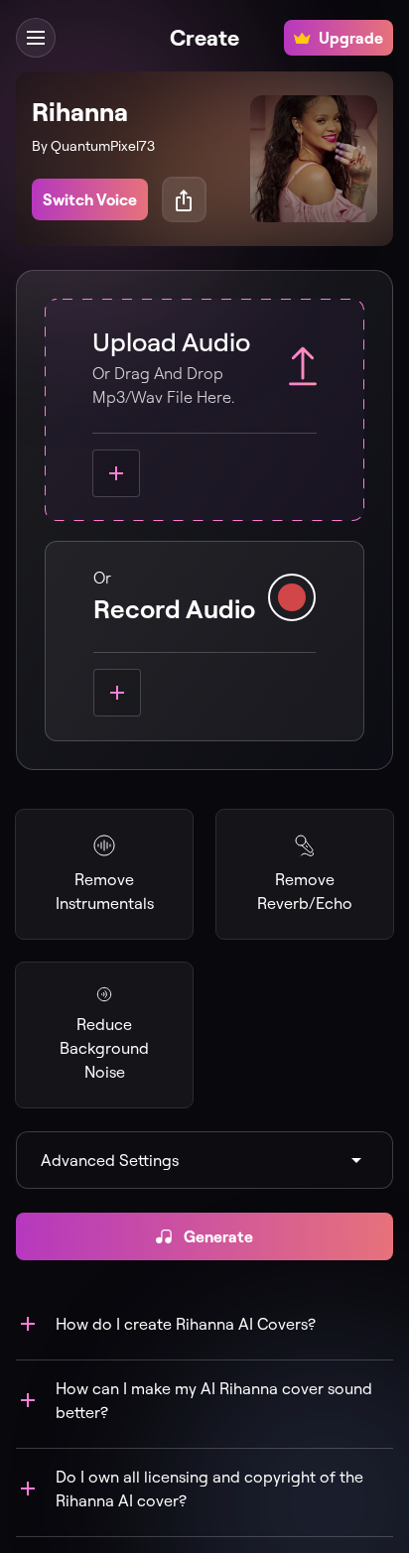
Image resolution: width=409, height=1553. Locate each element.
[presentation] (204, 410)
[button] (36, 38)
